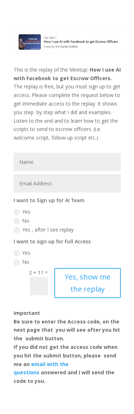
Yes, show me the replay (87, 283)
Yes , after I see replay (48, 229)
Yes (26, 211)
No (25, 220)
